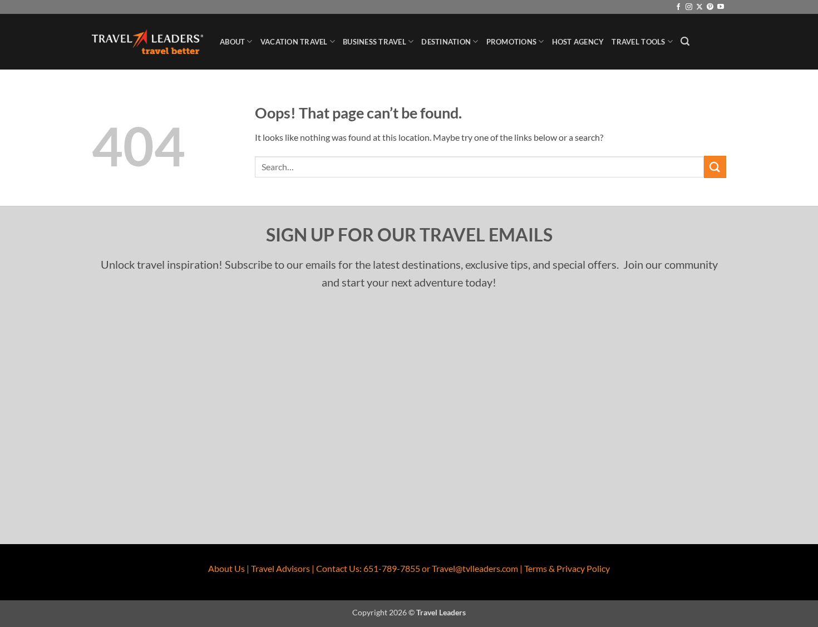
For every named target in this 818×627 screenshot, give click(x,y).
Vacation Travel (294, 41)
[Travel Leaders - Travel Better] (147, 42)
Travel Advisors (280, 568)
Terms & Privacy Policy (567, 568)
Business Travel (374, 41)
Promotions (511, 41)
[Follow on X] (699, 7)
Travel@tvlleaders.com (475, 568)
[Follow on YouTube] (720, 7)
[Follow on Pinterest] (710, 7)
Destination (446, 41)
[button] (685, 41)
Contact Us (337, 568)
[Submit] (715, 166)
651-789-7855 (391, 568)
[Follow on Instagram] (689, 7)
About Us (226, 568)
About (232, 41)
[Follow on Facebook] (678, 7)
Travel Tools (638, 41)
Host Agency (578, 41)
